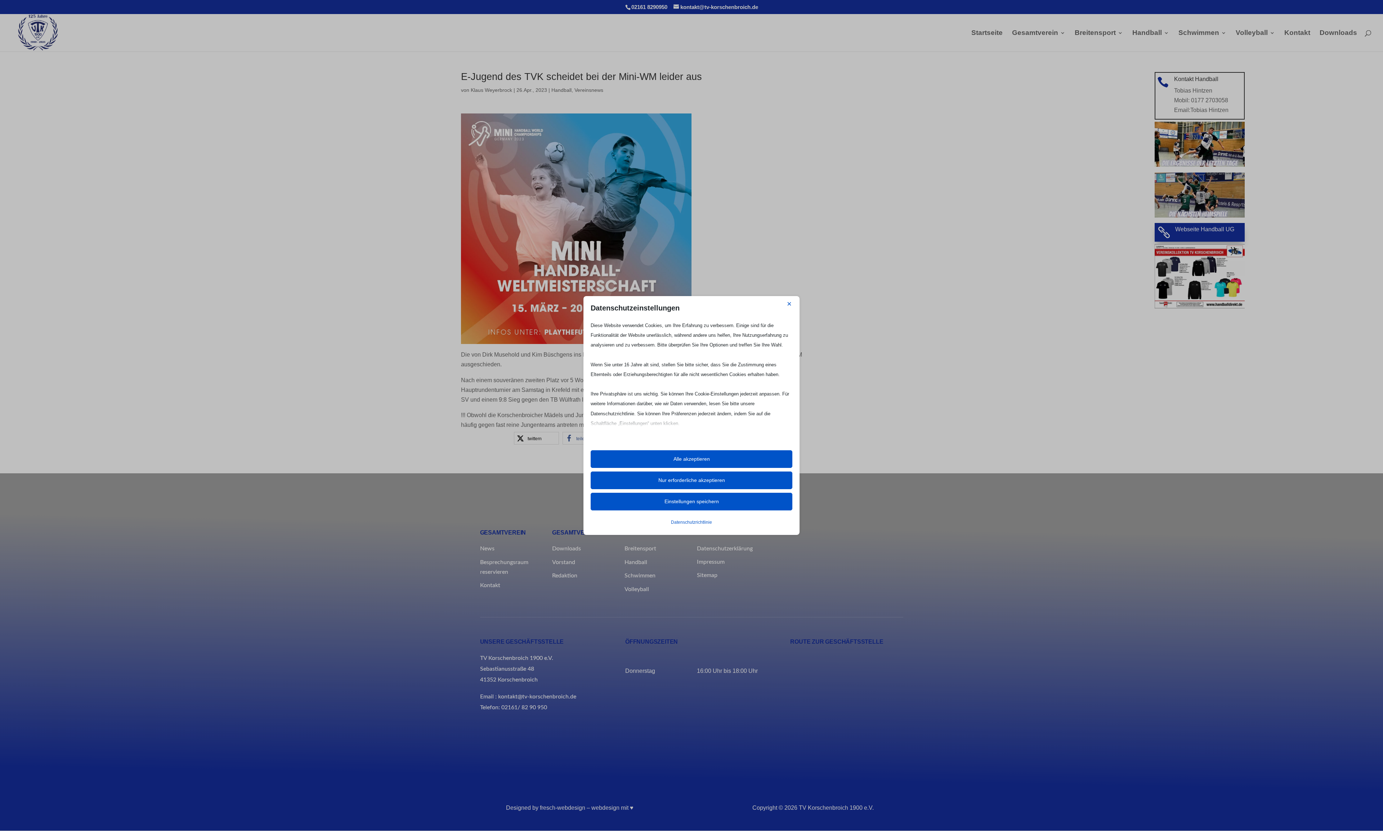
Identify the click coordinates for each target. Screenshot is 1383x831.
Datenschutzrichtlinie (691, 522)
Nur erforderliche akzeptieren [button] (691, 480)
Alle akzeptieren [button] (691, 459)
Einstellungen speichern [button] (691, 501)
